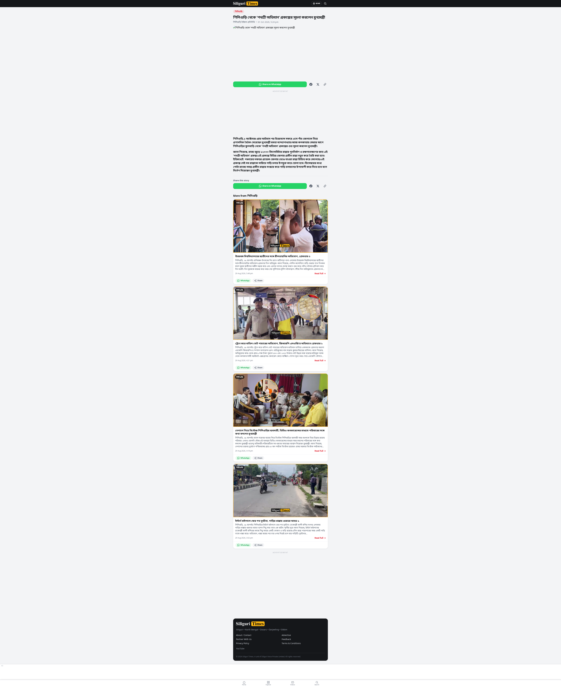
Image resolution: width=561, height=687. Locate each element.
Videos (292, 685)
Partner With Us (244, 639)
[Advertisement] (280, 113)
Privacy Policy (242, 643)
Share (259, 280)
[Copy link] (325, 84)
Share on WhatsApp (271, 84)
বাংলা (318, 3)
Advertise (286, 635)
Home (244, 685)
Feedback (286, 639)
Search (317, 685)
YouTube (240, 648)
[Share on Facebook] (311, 84)
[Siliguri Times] (245, 3)
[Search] (325, 3)
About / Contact (243, 635)
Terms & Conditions (291, 643)
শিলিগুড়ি (238, 11)
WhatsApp (245, 280)
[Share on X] (318, 84)
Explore (268, 685)
